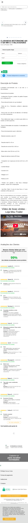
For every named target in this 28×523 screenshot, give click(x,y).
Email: (3, 57)
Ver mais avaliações (14, 422)
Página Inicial (4, 8)
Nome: (3, 53)
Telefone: (20, 53)
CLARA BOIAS (4, 10)
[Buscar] (26, 7)
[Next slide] (25, 22)
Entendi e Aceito (9, 519)
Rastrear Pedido (9, 471)
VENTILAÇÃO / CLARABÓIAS (15, 8)
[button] (7, 37)
